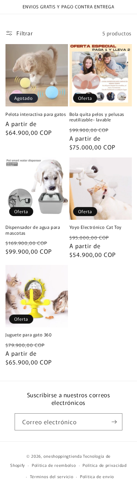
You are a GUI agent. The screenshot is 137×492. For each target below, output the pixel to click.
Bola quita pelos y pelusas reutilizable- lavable (97, 116)
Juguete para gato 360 (28, 334)
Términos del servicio (51, 476)
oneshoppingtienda (62, 456)
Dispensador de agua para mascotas (32, 229)
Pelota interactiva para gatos (35, 114)
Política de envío (97, 476)
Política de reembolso (54, 465)
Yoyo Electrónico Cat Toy (95, 227)
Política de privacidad (104, 465)
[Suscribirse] (114, 421)
